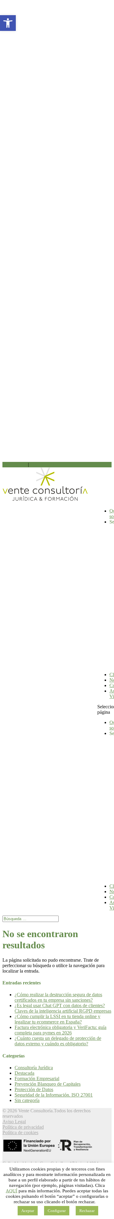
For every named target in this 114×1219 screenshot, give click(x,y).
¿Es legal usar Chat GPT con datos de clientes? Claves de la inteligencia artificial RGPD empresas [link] (63, 1008)
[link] (8, 23)
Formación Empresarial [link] (37, 1078)
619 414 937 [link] (42, 464)
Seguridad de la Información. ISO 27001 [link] (54, 1094)
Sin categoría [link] (27, 1100)
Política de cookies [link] (20, 1132)
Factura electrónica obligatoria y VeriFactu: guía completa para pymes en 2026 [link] (60, 1030)
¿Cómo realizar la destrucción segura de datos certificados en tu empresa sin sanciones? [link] (58, 997)
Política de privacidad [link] (23, 1127)
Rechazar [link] (87, 1210)
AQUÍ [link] (11, 1190)
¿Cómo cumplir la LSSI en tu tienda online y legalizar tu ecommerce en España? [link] (57, 1019)
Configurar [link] (57, 1210)
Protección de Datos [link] (34, 1089)
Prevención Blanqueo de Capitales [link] (48, 1084)
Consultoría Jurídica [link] (34, 1067)
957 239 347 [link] (14, 464)
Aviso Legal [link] (14, 1121)
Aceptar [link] (27, 1210)
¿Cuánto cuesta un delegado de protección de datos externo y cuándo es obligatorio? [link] (58, 1041)
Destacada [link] (24, 1073)
